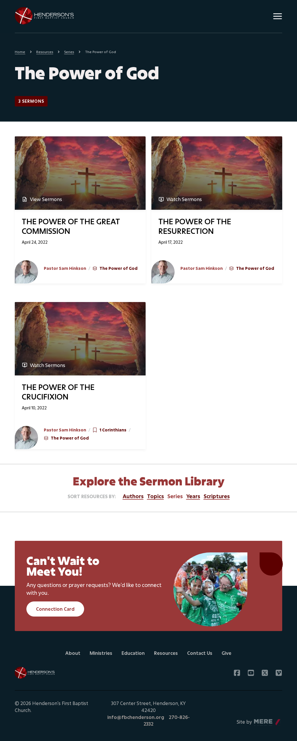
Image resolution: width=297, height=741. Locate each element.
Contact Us (199, 653)
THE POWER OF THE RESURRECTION (194, 226)
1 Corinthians (112, 430)
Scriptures (217, 496)
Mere (260, 720)
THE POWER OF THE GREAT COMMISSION (71, 226)
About (72, 653)
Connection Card (55, 609)
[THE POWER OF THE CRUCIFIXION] (80, 338)
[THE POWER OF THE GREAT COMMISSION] (80, 173)
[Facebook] (236, 672)
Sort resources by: (92, 496)
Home (20, 51)
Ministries (101, 653)
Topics (155, 496)
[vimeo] (278, 672)
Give (226, 653)
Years (193, 496)
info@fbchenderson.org (135, 717)
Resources (44, 51)
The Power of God (118, 268)
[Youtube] (250, 672)
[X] (264, 672)
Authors (133, 496)
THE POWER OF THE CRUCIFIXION (58, 392)
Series (69, 51)
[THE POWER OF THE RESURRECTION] (216, 173)
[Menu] (278, 16)
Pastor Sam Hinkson (65, 268)
